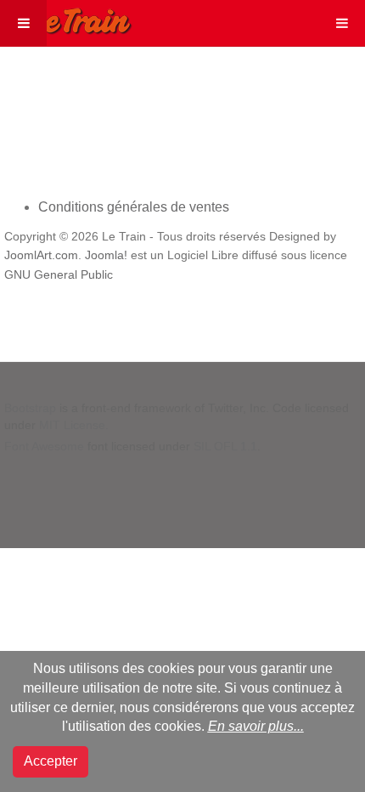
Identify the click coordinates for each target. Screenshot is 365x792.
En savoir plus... (256, 726)
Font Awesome (44, 446)
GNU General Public (58, 275)
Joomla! (106, 255)
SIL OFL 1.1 (225, 446)
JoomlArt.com (41, 255)
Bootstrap (30, 408)
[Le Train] (66, 18)
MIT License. (74, 425)
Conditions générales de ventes (133, 207)
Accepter (50, 761)
